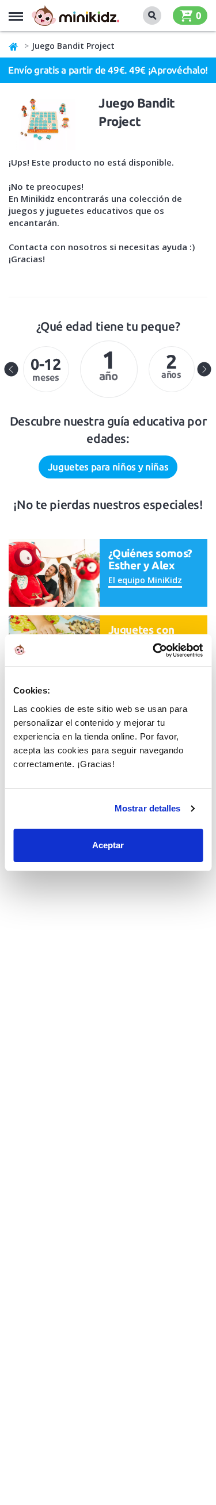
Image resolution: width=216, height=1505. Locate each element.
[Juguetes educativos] (75, 15)
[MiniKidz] (14, 46)
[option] (45, 369)
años (171, 365)
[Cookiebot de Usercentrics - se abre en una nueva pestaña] (154, 650)
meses (46, 368)
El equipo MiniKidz (145, 580)
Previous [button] (11, 369)
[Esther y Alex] (54, 571)
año (109, 364)
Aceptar (108, 845)
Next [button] (204, 369)
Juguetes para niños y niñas (108, 466)
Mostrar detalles (148, 808)
